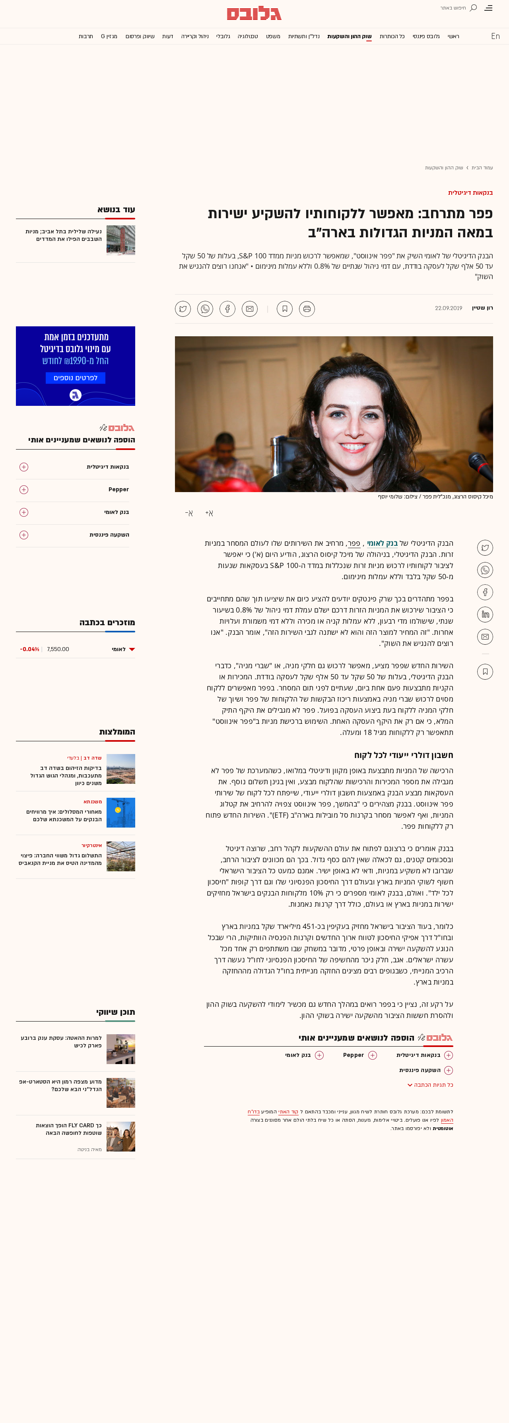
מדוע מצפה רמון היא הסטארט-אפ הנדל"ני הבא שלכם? (60, 1085)
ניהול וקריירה (194, 36)
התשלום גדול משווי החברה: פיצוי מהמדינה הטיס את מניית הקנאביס (60, 859)
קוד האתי (288, 1112)
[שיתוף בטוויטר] (183, 309)
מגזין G (109, 36)
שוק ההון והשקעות (349, 36)
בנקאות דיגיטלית (470, 192)
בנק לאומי (298, 1055)
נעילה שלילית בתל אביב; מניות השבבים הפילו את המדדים (63, 235)
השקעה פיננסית (420, 1070)
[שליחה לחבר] (250, 309)
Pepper (354, 1055)
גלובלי (223, 36)
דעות (167, 36)
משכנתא (93, 802)
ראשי (453, 36)
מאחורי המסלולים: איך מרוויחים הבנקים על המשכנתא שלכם (64, 815)
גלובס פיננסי (426, 36)
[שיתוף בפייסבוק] (227, 309)
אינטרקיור (92, 845)
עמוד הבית (482, 168)
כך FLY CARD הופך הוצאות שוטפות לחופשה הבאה (69, 1129)
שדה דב (93, 758)
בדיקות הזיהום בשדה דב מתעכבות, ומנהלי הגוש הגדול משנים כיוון (66, 775)
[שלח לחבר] (485, 637)
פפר (354, 543)
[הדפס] (307, 309)
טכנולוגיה (248, 36)
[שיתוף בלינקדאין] (485, 614)
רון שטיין (482, 308)
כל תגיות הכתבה (433, 1085)
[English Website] (495, 36)
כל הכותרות (392, 36)
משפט (273, 36)
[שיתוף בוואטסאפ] (205, 309)
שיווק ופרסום (139, 36)
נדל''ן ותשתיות (304, 36)
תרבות (86, 36)
